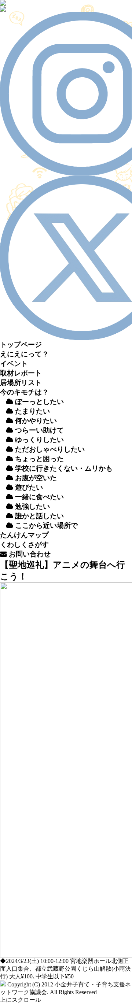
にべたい (39, 497)
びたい (29, 487)
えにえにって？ (24, 354)
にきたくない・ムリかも (64, 468)
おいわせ (29, 554)
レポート (21, 373)
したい (32, 506)
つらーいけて (38, 430)
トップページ (21, 344)
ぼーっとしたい (38, 401)
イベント (14, 363)
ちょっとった (38, 459)
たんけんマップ (24, 535)
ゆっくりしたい (38, 440)
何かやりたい (35, 421)
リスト (21, 382)
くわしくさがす (24, 544)
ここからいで (45, 525)
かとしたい (39, 516)
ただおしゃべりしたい (49, 449)
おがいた (35, 478)
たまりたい (31, 411)
